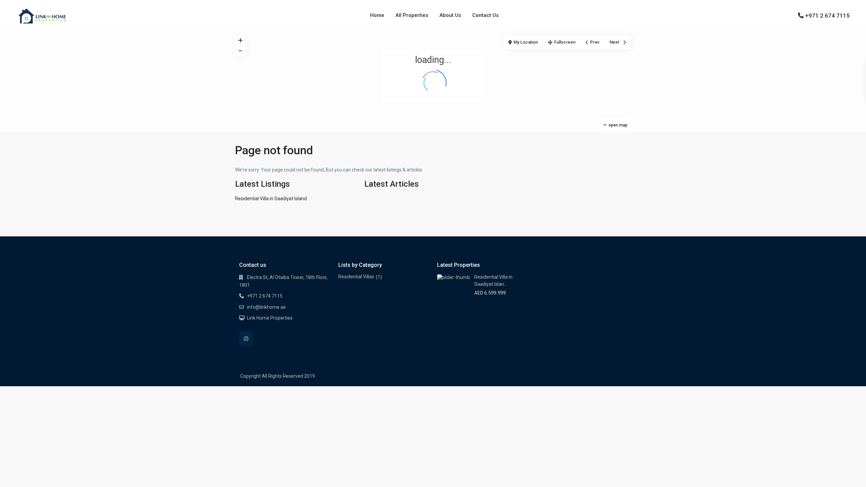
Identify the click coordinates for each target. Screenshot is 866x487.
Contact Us (485, 15)
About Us (450, 15)
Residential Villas (356, 276)
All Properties (411, 15)
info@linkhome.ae (266, 307)
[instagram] (246, 339)
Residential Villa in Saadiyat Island (271, 198)
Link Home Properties (270, 318)
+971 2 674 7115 (827, 15)
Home (377, 15)
